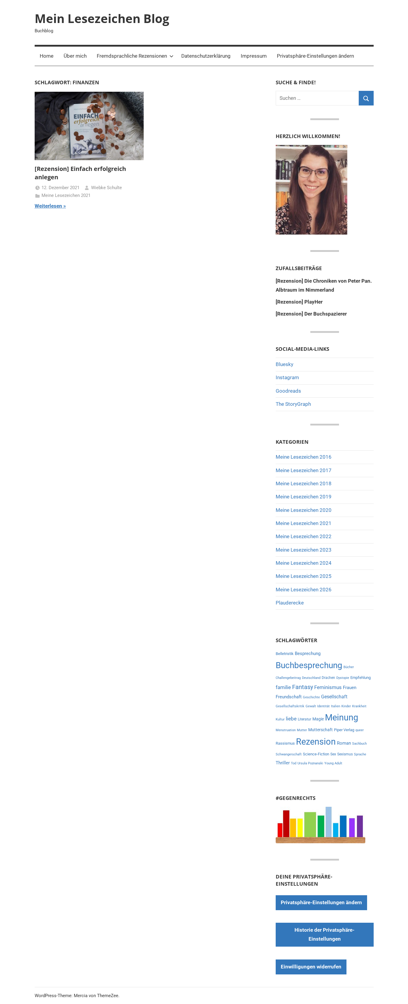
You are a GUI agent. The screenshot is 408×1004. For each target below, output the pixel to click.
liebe (291, 719)
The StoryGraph (293, 404)
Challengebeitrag (288, 678)
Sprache (360, 754)
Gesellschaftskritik (290, 706)
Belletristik (285, 653)
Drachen (328, 678)
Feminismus (328, 687)
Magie (318, 719)
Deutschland (311, 678)
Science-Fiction (316, 754)
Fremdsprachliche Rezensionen (132, 56)
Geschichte (311, 697)
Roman (344, 743)
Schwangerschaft (289, 754)
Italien (335, 706)
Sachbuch (359, 744)
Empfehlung (360, 677)
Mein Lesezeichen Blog (102, 18)
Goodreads (288, 391)
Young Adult (333, 763)
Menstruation (286, 730)
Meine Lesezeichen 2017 (304, 470)
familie (283, 687)
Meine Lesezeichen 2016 (304, 457)
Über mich (75, 56)
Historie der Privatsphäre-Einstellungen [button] (325, 934)
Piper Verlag (344, 730)
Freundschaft (289, 697)
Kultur (280, 719)
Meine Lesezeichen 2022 (304, 536)
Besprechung (307, 653)
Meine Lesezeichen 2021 (66, 195)
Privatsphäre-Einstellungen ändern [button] (315, 56)
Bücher (348, 667)
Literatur (304, 719)
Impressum (254, 56)
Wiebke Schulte (106, 187)
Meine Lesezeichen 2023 (304, 550)
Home (46, 56)
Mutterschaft (320, 729)
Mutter (302, 730)
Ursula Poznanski (310, 763)
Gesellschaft (334, 697)
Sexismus (345, 754)
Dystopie (342, 678)
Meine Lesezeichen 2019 (304, 497)
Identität (323, 706)
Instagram (287, 377)
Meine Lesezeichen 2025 (304, 576)
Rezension (316, 742)
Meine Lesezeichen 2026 (304, 590)
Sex (333, 754)
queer (359, 730)
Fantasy (302, 687)
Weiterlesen (48, 206)
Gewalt (311, 706)
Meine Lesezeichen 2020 (304, 510)
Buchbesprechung (309, 665)
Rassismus (285, 743)
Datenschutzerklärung (206, 56)
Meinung (341, 717)
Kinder (346, 706)
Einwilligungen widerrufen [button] (311, 967)
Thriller (283, 763)
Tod (293, 763)
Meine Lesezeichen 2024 (304, 563)
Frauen (349, 687)
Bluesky (284, 364)
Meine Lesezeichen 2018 (304, 483)
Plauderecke (290, 603)
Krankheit (359, 706)
